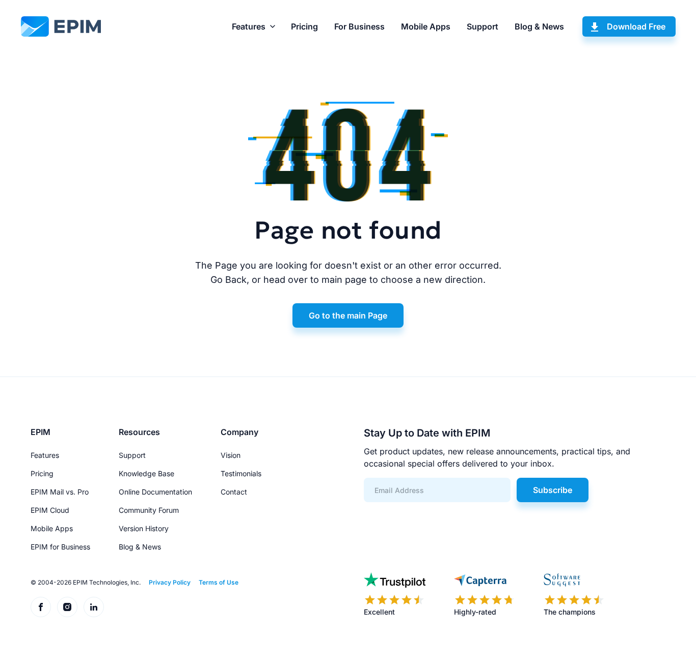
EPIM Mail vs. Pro (60, 491)
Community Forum (149, 510)
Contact (234, 491)
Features (248, 26)
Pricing (304, 26)
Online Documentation (155, 491)
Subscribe (552, 490)
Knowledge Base (146, 473)
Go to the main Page (348, 315)
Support (482, 26)
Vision (230, 455)
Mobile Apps (425, 26)
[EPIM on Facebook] (41, 607)
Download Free (636, 26)
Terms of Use (218, 582)
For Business (359, 26)
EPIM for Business (60, 546)
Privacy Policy (170, 582)
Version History (144, 528)
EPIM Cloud (50, 510)
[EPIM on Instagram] (67, 607)
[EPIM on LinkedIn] (94, 607)
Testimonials (241, 473)
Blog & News (539, 26)
